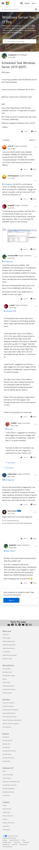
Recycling (14, 844)
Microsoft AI (6, 737)
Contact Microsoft (14, 840)
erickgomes (12, 55)
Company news (7, 812)
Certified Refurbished (8, 686)
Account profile (7, 668)
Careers (5, 805)
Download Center (7, 672)
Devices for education (8, 706)
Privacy (23, 840)
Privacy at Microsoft (8, 816)
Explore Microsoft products (10, 655)
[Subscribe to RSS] (27, 624)
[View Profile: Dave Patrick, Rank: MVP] (4, 512)
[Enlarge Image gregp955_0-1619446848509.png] (19, 235)
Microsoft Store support (9, 675)
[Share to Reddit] (19, 624)
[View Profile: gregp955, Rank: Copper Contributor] (4, 206)
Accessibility (6, 826)
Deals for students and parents (11, 723)
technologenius (13, 176)
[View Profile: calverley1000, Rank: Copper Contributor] (4, 257)
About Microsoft (7, 809)
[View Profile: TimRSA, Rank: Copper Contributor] (7, 424)
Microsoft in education (8, 703)
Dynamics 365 (6, 744)
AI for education (7, 727)
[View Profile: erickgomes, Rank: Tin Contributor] (4, 56)
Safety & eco (6, 844)
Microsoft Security (7, 740)
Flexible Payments (7, 693)
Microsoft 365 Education (9, 713)
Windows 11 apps (7, 658)
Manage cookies (7, 842)
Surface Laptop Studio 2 (9, 641)
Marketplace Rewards (8, 792)
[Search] (21, 3)
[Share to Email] (30, 624)
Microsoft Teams (7, 754)
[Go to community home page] (7, 3)
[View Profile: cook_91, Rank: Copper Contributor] (4, 147)
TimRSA (13, 423)
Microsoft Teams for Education (10, 710)
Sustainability (6, 829)
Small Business (6, 761)
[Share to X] (16, 624)
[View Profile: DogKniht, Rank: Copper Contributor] (6, 546)
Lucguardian (12, 474)
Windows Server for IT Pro (11, 9)
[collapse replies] (19, 144)
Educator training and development (12, 720)
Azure (4, 771)
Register (27, 3)
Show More (11, 463)
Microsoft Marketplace (9, 788)
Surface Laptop (6, 638)
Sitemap (5, 840)
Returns (5, 679)
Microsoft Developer (8, 774)
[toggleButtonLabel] (35, 9)
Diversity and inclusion (9, 822)
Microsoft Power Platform (9, 751)
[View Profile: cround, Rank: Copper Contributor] (6, 306)
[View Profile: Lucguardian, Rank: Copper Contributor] (4, 475)
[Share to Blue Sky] (23, 624)
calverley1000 (13, 256)
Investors (5, 819)
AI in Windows (6, 652)
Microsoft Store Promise (9, 689)
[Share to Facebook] (12, 624)
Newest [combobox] (32, 140)
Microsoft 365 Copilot (8, 758)
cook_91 (11, 146)
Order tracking (6, 682)
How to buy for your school (10, 716)
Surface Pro (6, 634)
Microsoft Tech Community (9, 785)
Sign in (11, 600)
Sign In (34, 3)
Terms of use (17, 842)
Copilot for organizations (9, 645)
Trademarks (26, 842)
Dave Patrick (12, 511)
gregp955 (11, 205)
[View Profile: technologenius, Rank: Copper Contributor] (4, 177)
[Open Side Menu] (3, 3)
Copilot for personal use (9, 648)
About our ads (23, 844)
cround (11, 305)
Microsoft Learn (7, 778)
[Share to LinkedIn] (9, 624)
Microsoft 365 (6, 747)
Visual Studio (6, 795)
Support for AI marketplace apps (11, 781)
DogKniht (12, 545)
